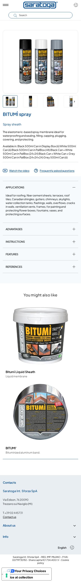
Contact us (9, 517)
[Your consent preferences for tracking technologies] (6, 575)
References (14, 266)
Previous (6, 101)
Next (74, 101)
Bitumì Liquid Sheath (20, 372)
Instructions (15, 241)
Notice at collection (19, 577)
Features (12, 254)
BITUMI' (11, 448)
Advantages (14, 229)
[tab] (40, 188)
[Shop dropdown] (75, 5)
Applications (15, 187)
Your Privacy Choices (30, 571)
